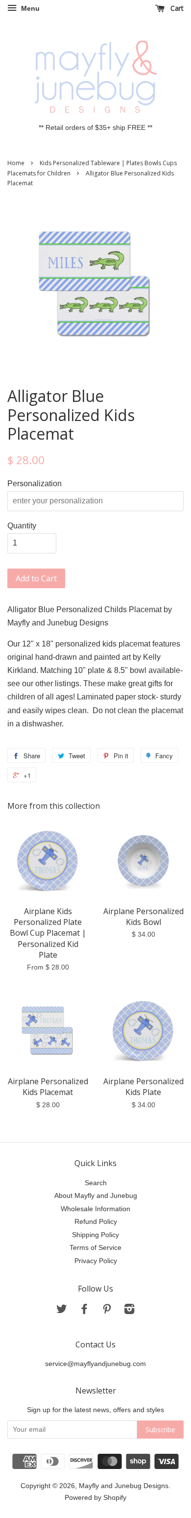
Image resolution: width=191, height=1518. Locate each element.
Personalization (34, 483)
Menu (29, 8)
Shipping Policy (95, 1235)
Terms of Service (95, 1247)
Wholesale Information (95, 1209)
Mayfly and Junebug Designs (123, 1486)
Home (15, 163)
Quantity (21, 526)
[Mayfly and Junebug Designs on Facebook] (84, 1311)
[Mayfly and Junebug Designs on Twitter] (61, 1311)
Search (96, 1183)
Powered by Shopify (95, 1497)
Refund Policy (95, 1221)
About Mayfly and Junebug (95, 1195)
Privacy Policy (95, 1261)
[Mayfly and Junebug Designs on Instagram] (129, 1311)
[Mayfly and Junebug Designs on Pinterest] (106, 1311)
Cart (176, 8)
